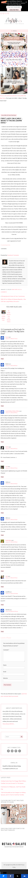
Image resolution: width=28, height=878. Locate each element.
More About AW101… (9, 724)
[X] (17, 876)
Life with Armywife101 (10, 95)
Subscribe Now (14, 10)
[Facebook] (10, 876)
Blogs (14, 115)
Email (4, 671)
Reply (2, 358)
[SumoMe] (24, 876)
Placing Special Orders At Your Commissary (13, 296)
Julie (7, 576)
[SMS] (3, 876)
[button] (14, 5)
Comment (6, 650)
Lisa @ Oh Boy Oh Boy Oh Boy (12, 411)
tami (7, 466)
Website (5, 678)
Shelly (7, 447)
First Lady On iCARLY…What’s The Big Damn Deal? (12, 120)
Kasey (7, 337)
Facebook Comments (13, 255)
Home (1, 95)
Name (4, 665)
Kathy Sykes (8, 540)
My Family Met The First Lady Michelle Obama (8, 316)
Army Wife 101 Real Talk (7, 115)
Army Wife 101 (16, 289)
